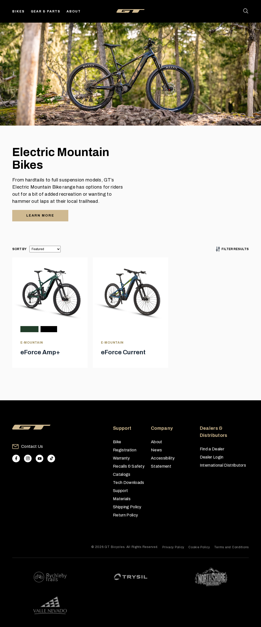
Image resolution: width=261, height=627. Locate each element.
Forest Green (29, 329)
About (74, 11)
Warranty (121, 458)
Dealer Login (212, 457)
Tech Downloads (128, 482)
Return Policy (125, 515)
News (156, 450)
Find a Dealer (212, 449)
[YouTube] (39, 458)
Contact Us (32, 446)
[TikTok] (51, 458)
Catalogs (121, 474)
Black (49, 329)
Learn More (40, 215)
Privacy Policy (173, 547)
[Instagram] (28, 458)
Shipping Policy (127, 507)
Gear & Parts (46, 11)
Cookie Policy (199, 547)
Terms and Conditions (231, 547)
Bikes (18, 11)
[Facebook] (16, 458)
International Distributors (223, 465)
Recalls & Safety (129, 466)
